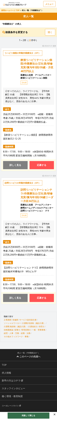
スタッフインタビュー (13, 388)
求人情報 (6, 372)
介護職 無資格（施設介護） (15, 326)
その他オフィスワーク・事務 (16, 336)
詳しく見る (15, 165)
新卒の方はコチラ (11, 380)
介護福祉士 (33, 326)
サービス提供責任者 (28, 319)
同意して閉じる (28, 415)
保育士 (42, 326)
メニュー (49, 4)
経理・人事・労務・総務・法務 (17, 333)
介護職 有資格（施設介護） (33, 323)
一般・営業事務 (38, 329)
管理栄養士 (26, 329)
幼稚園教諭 (8, 329)
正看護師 (7, 319)
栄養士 (17, 329)
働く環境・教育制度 (12, 396)
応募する (41, 165)
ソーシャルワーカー (12, 323)
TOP (4, 365)
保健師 (15, 319)
